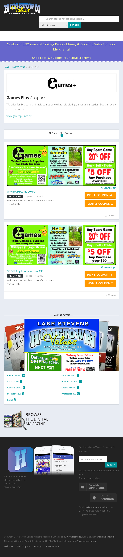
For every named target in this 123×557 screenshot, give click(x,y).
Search (74, 24)
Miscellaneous (15, 393)
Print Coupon (98, 195)
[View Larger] (61, 165)
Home (6, 67)
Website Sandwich (105, 536)
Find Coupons (23, 546)
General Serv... (15, 387)
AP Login (38, 546)
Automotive (14, 381)
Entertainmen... (70, 387)
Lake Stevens (18, 67)
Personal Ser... (70, 375)
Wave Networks (73, 536)
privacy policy (93, 478)
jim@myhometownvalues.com (99, 507)
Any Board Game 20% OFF (22, 191)
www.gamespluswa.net (19, 116)
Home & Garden (72, 381)
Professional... (70, 393)
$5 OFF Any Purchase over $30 (25, 271)
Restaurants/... (16, 375)
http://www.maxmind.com (85, 541)
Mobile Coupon (99, 203)
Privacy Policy (52, 546)
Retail (11, 399)
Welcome (8, 546)
